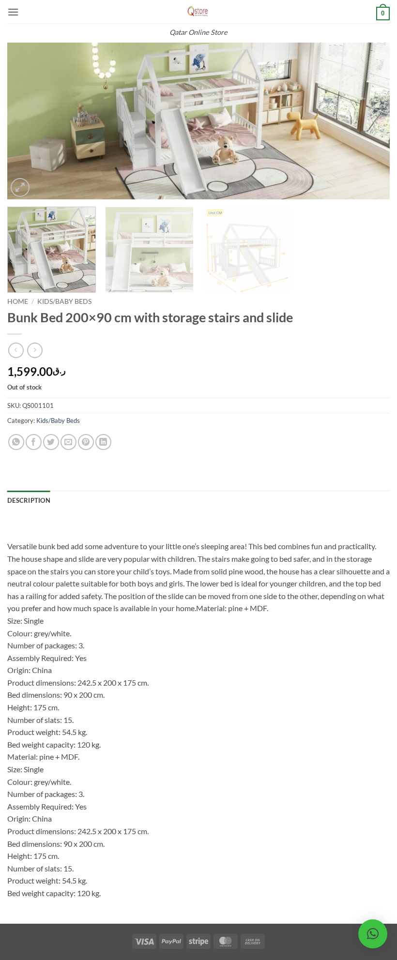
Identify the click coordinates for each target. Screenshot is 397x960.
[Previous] (27, 121)
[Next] (370, 121)
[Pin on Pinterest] (86, 442)
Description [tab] (28, 500)
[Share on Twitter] (51, 442)
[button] (13, 12)
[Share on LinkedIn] (103, 442)
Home (17, 301)
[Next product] (15, 350)
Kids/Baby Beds (64, 301)
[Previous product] (34, 350)
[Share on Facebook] (34, 442)
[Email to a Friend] (68, 442)
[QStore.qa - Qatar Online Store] (198, 11)
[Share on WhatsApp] (16, 442)
